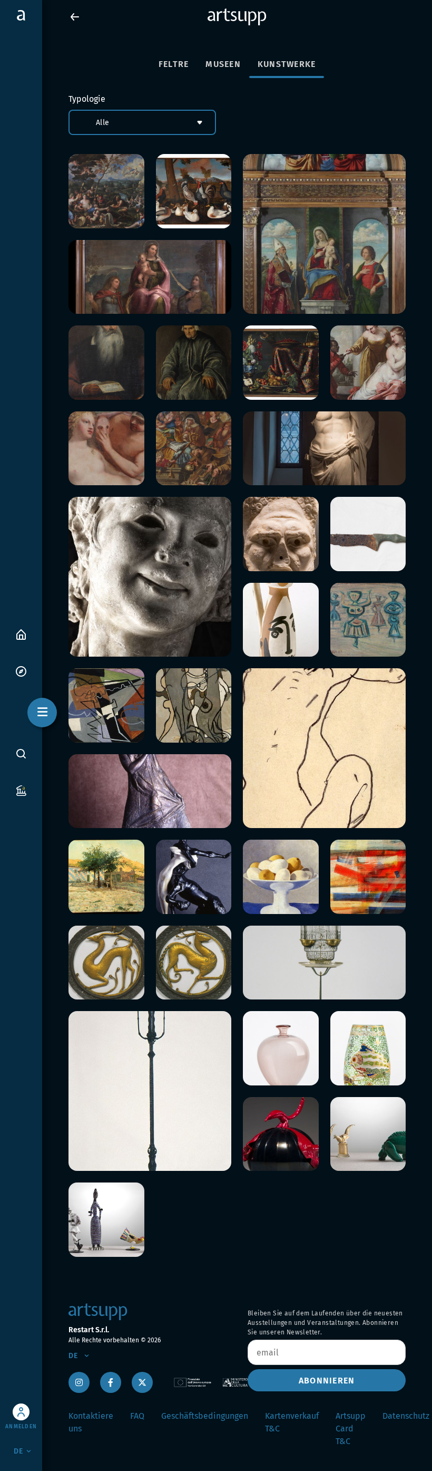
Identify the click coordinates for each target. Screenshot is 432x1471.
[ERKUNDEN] (21, 671)
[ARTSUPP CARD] (21, 790)
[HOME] (21, 634)
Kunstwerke (287, 64)
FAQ (137, 1416)
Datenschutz (405, 1416)
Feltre (174, 64)
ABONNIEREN (327, 1381)
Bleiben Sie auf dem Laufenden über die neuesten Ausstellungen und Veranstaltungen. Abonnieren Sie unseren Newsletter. (325, 1323)
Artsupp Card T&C (351, 1428)
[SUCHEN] (21, 753)
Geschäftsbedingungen (204, 1416)
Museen (223, 64)
